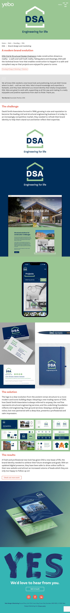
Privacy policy (42, 606)
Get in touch (35, 589)
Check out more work (12, 478)
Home (4, 43)
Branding (16, 43)
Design (11, 69)
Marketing (17, 69)
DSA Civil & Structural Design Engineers (19, 56)
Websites (24, 69)
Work (9, 43)
